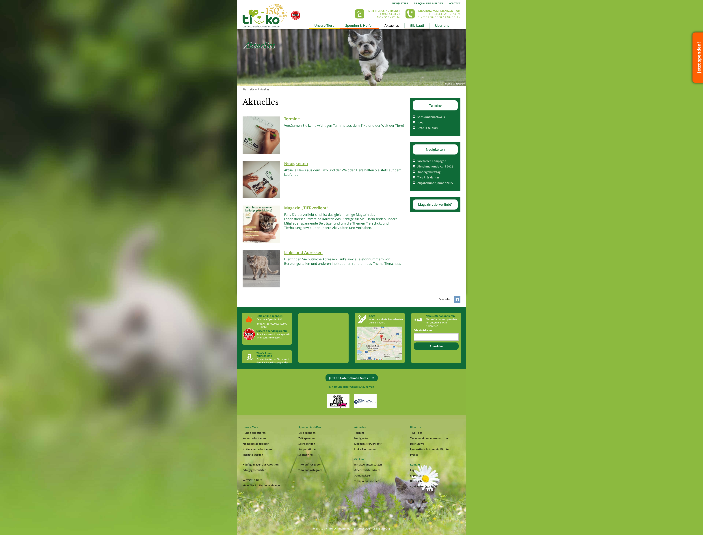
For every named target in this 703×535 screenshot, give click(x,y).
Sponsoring (305, 454)
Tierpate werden (253, 454)
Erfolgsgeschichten (254, 470)
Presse (414, 454)
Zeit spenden (306, 438)
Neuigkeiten (435, 149)
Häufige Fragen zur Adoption (261, 464)
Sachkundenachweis (431, 117)
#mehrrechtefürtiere (367, 470)
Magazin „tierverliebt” (435, 204)
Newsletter (400, 3)
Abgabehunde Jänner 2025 (435, 183)
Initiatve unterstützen (368, 464)
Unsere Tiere (324, 25)
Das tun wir (417, 443)
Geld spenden (307, 432)
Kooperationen (307, 449)
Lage (413, 470)
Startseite (248, 89)
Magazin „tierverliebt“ (368, 443)
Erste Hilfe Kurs (427, 128)
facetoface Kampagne (431, 161)
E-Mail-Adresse (423, 330)
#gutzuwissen (362, 475)
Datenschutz (418, 481)
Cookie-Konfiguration (423, 486)
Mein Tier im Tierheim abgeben (262, 485)
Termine (435, 105)
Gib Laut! (417, 25)
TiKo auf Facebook (309, 464)
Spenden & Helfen (359, 25)
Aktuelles (391, 25)
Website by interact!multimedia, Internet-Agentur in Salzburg (351, 528)
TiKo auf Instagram (310, 470)
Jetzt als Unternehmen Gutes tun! (351, 378)
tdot (420, 122)
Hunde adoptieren (254, 432)
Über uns (442, 25)
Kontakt (454, 3)
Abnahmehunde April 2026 (435, 166)
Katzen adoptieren (254, 438)
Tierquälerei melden (428, 3)
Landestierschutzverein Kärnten (430, 449)
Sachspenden (306, 443)
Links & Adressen (365, 449)
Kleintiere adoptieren (256, 443)
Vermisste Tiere (252, 480)
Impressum (417, 475)
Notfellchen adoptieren (257, 449)
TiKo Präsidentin (428, 177)
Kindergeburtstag (428, 172)
